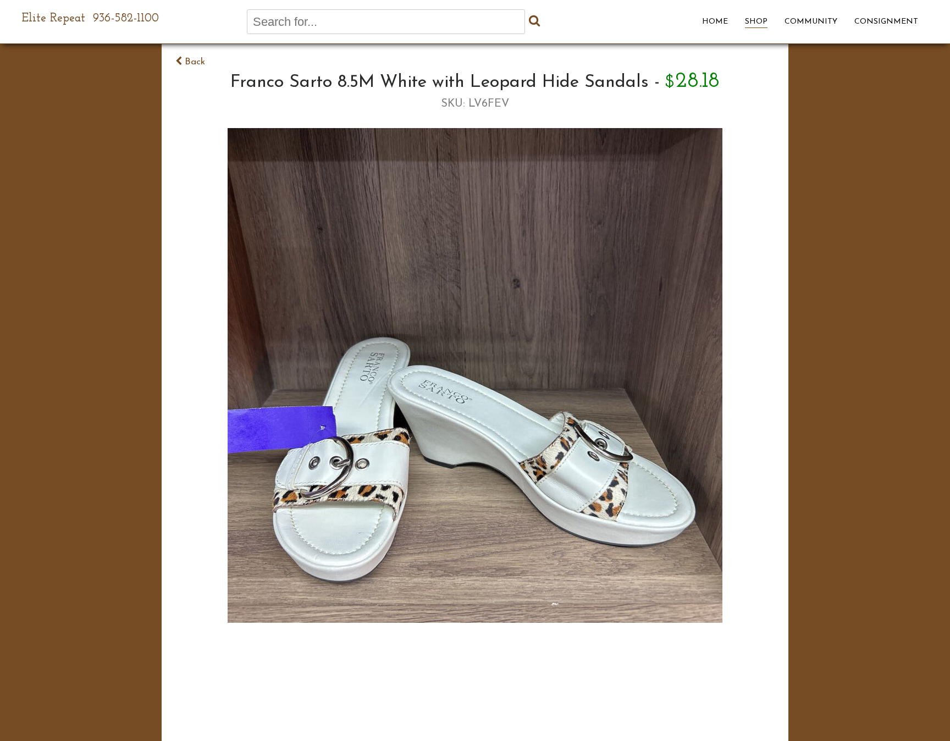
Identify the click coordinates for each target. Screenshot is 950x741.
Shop (756, 22)
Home (715, 22)
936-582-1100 (126, 18)
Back (193, 62)
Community (811, 22)
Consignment (886, 22)
